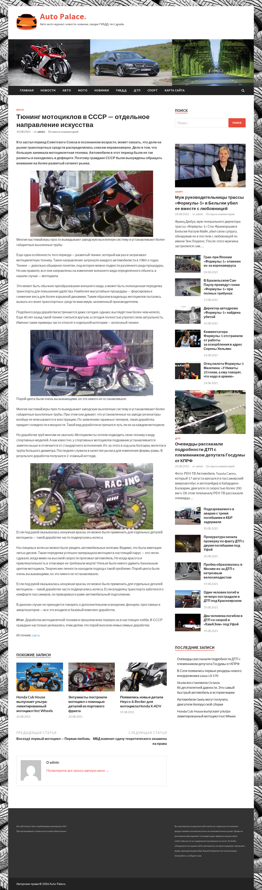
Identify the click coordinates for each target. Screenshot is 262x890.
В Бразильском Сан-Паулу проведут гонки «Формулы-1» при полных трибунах (222, 286)
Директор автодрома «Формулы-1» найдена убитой (222, 312)
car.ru (36, 635)
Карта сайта (175, 90)
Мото (82, 90)
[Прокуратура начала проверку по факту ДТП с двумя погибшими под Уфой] (188, 551)
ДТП (137, 90)
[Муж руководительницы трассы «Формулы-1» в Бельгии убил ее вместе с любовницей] (210, 188)
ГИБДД (121, 90)
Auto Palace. (63, 16)
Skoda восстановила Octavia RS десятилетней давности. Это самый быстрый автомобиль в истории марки (206, 687)
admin (41, 131)
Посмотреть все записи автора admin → (77, 770)
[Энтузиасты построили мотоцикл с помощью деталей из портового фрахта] (91, 692)
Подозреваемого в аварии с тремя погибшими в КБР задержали (219, 515)
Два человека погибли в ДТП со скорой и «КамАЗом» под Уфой (223, 620)
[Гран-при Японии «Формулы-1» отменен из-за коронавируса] (188, 271)
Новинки (101, 90)
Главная (27, 90)
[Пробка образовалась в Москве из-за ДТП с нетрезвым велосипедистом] (188, 579)
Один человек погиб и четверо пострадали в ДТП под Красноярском (223, 596)
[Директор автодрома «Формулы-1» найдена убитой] (188, 322)
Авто (66, 90)
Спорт (152, 90)
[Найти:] (210, 122)
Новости (48, 90)
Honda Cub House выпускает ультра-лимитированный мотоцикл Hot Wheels (34, 704)
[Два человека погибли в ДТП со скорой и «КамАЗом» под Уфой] (188, 630)
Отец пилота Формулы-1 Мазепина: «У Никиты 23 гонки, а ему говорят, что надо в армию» (224, 370)
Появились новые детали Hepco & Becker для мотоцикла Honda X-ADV (141, 701)
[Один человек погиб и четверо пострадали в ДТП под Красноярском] (188, 606)
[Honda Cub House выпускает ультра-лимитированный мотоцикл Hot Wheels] (39, 692)
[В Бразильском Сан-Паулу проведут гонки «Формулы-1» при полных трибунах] (188, 295)
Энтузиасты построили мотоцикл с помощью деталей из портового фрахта (87, 704)
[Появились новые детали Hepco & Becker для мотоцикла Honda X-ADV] (143, 692)
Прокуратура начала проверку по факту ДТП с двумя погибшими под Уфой (224, 543)
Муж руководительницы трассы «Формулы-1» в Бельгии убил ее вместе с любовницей (209, 202)
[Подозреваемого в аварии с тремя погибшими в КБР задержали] (188, 523)
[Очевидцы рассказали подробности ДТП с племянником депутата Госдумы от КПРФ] (210, 435)
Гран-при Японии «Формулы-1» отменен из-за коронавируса (222, 261)
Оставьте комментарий (63, 131)
